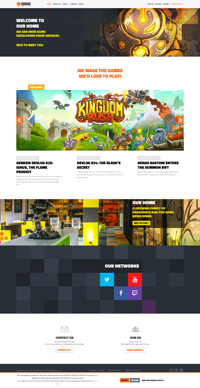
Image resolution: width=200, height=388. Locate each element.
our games (36, 87)
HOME (49, 4)
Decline (134, 380)
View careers (135, 350)
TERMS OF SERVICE (133, 370)
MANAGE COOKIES (96, 370)
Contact (166, 4)
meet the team (141, 222)
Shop (149, 4)
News (81, 4)
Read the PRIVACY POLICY (153, 380)
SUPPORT (158, 4)
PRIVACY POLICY (177, 4)
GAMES (65, 4)
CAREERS (73, 4)
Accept (124, 380)
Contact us (63, 350)
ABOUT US (57, 4)
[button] (85, 148)
